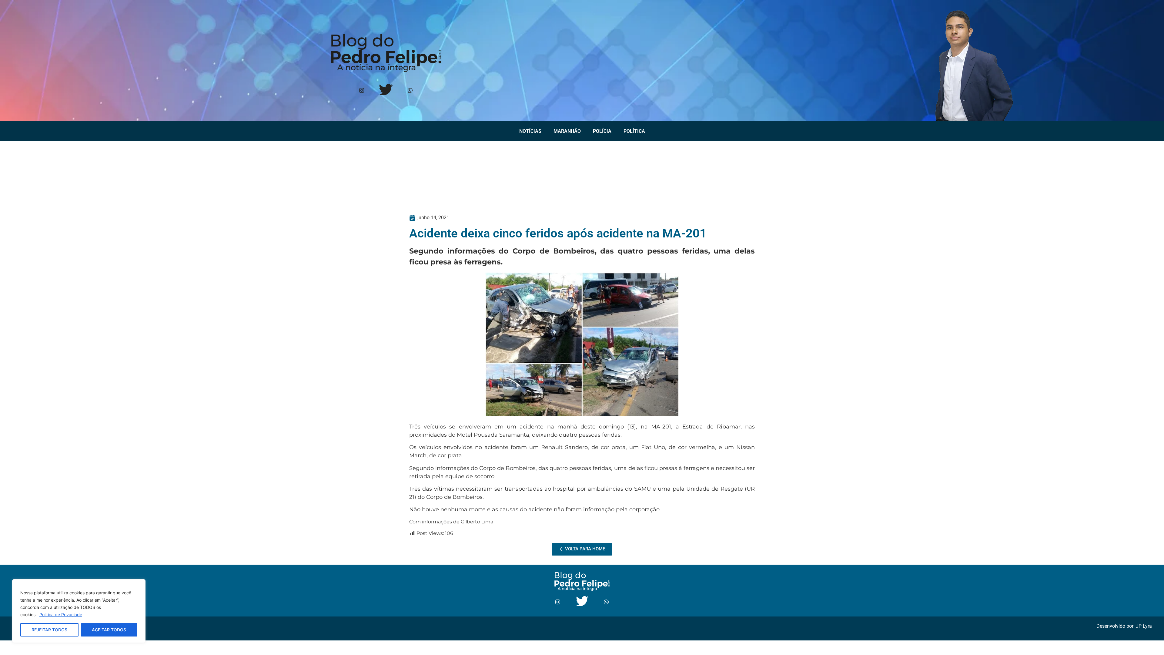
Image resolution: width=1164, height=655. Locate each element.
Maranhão (567, 131)
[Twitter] (386, 91)
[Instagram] (361, 91)
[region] (79, 611)
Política (634, 131)
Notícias (530, 131)
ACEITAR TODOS (109, 629)
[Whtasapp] (410, 91)
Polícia (602, 131)
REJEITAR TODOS (49, 629)
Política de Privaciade (60, 614)
